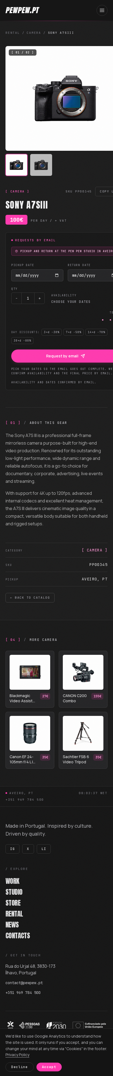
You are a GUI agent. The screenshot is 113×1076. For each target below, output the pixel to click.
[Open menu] (102, 10)
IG (12, 849)
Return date (79, 265)
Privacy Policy (17, 1054)
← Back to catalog (30, 597)
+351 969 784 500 (24, 799)
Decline (19, 1067)
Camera (34, 33)
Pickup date (22, 265)
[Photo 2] (41, 165)
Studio (15, 892)
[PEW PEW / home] (22, 10)
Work (14, 881)
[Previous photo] (14, 98)
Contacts (19, 935)
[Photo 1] (16, 165)
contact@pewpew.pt (24, 982)
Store (14, 903)
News (14, 924)
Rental (12, 33)
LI (43, 849)
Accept (49, 1067)
